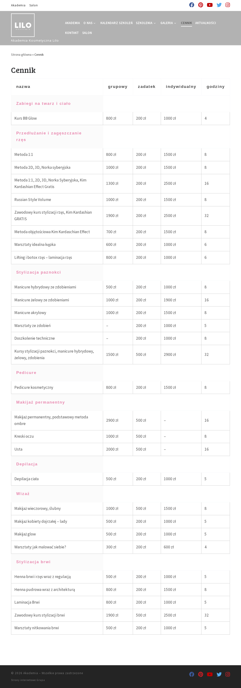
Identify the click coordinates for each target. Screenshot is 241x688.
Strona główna (21, 54)
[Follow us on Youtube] (210, 5)
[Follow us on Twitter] (219, 5)
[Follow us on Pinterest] (200, 5)
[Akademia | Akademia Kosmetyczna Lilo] (23, 24)
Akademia (30, 673)
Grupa (40, 680)
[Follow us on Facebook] (191, 5)
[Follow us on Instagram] (227, 5)
